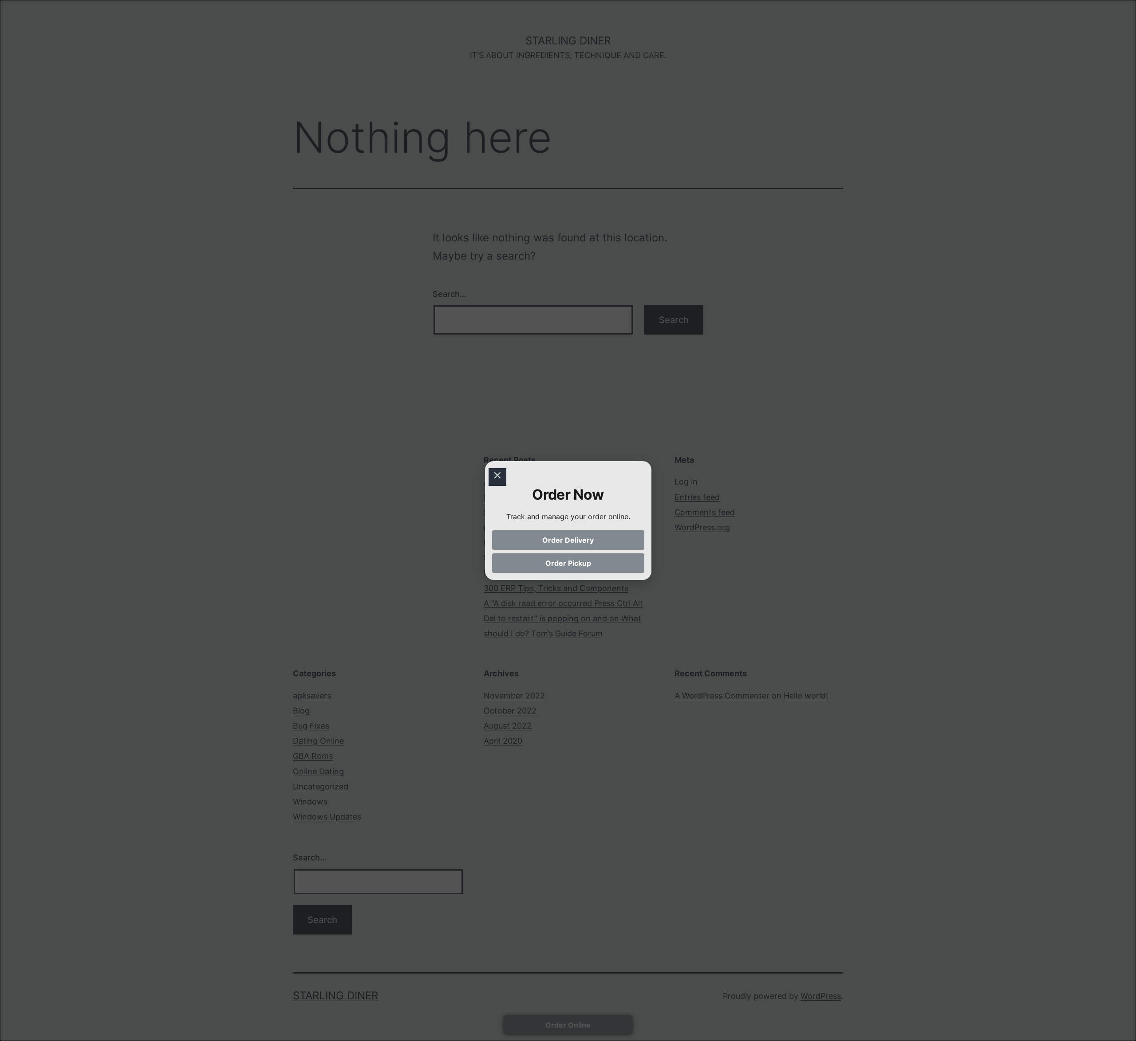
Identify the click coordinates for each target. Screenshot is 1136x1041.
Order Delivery (568, 540)
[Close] (497, 477)
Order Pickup (568, 563)
